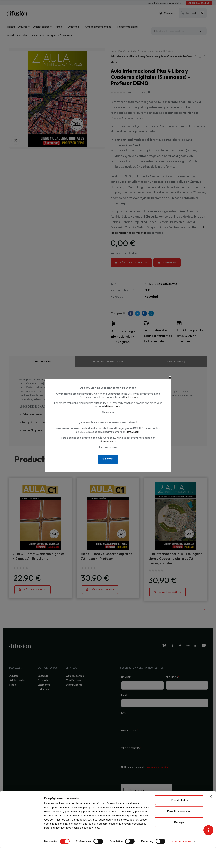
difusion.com (112, 406)
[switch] (98, 841)
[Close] (170, 377)
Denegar (179, 822)
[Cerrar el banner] (211, 796)
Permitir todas (179, 800)
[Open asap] (208, 830)
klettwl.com (131, 397)
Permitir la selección (179, 811)
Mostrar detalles (181, 841)
